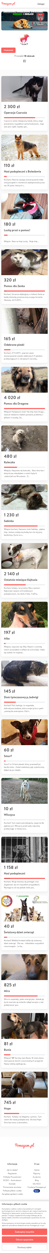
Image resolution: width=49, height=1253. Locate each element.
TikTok (36, 1151)
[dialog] (24, 1227)
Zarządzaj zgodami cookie (12, 1194)
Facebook (5, 1151)
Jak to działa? (12, 1170)
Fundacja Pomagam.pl (37, 1187)
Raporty (36, 1173)
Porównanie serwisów (12, 1187)
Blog (37, 1180)
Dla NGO (37, 1184)
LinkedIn (28, 1151)
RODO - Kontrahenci (12, 1180)
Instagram (20, 1151)
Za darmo (37, 1177)
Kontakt (12, 1184)
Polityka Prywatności (12, 1177)
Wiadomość (8, 50)
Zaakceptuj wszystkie (24, 1231)
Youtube (44, 1151)
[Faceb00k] (24, 61)
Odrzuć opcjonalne (24, 1239)
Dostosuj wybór (24, 1247)
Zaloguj (41, 3)
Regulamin (12, 1173)
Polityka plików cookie (12, 1190)
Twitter (12, 1151)
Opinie (36, 1170)
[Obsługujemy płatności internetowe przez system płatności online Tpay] (36, 1190)
